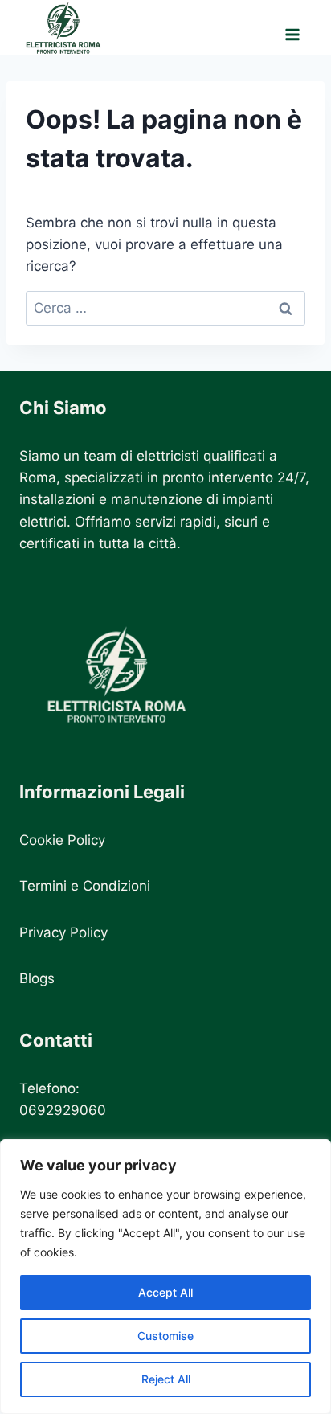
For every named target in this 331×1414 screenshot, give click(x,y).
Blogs (37, 978)
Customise (165, 1335)
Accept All (165, 1292)
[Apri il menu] (292, 27)
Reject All (165, 1379)
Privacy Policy (63, 932)
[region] (165, 1276)
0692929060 (62, 1110)
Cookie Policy (62, 840)
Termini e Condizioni (84, 886)
